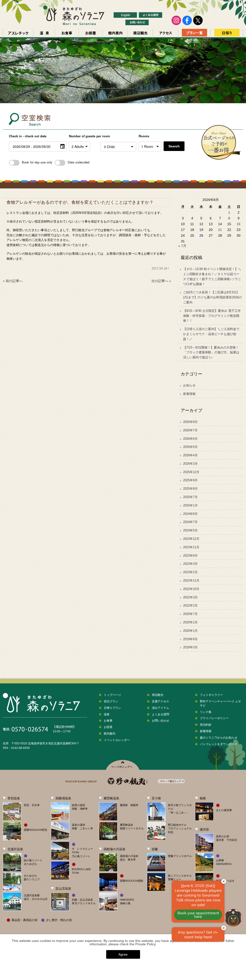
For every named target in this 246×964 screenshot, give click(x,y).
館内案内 (115, 33)
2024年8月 (190, 514)
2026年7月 (190, 430)
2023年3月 (190, 564)
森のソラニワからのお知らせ (218, 737)
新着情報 (189, 394)
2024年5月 (190, 530)
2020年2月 (190, 622)
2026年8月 (190, 422)
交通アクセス (165, 33)
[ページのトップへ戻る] (123, 765)
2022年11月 (191, 580)
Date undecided (78, 162)
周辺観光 (140, 33)
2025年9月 (190, 480)
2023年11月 (191, 547)
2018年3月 (190, 647)
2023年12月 (191, 539)
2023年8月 (190, 555)
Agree (123, 954)
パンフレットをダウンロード (218, 744)
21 (220, 230)
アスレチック (18, 33)
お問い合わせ (160, 720)
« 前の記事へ (13, 281)
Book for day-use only (37, 162)
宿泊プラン (111, 701)
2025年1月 (190, 505)
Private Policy (145, 944)
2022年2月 (190, 605)
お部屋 (90, 33)
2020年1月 (190, 631)
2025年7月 (190, 497)
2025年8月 (190, 488)
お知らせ (189, 385)
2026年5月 (190, 447)
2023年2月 (190, 572)
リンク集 (205, 712)
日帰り (227, 33)
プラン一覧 (194, 33)
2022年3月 (190, 597)
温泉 (44, 33)
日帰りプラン (112, 708)
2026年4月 (190, 455)
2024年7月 (190, 522)
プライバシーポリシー (214, 718)
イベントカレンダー (117, 740)
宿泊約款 (205, 724)
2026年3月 (190, 463)
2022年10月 (191, 589)
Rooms (144, 136)
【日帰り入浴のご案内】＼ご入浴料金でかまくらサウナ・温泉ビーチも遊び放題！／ (211, 334)
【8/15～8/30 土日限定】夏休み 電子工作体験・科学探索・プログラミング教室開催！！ (212, 316)
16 (238, 224)
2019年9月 (190, 639)
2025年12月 (191, 472)
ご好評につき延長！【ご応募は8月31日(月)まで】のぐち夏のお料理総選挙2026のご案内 (212, 297)
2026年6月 (190, 438)
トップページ (112, 695)
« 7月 (182, 246)
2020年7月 (190, 614)
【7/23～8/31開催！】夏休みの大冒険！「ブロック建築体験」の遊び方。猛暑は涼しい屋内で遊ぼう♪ (211, 352)
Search (174, 146)
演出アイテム (160, 708)
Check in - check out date (27, 136)
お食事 (67, 33)
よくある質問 (160, 714)
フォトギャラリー (211, 695)
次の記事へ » (161, 281)
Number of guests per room (83, 136)
